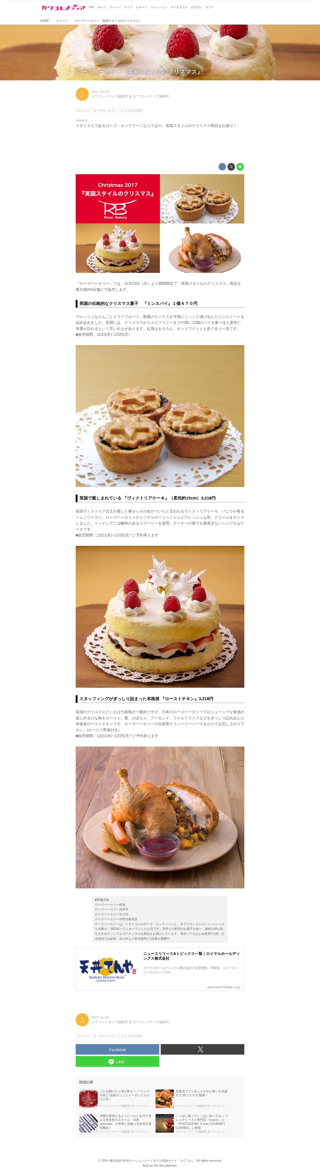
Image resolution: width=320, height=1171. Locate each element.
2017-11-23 (100, 92)
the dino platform (165, 1165)
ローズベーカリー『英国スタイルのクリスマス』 (139, 71)
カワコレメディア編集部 (110, 96)
